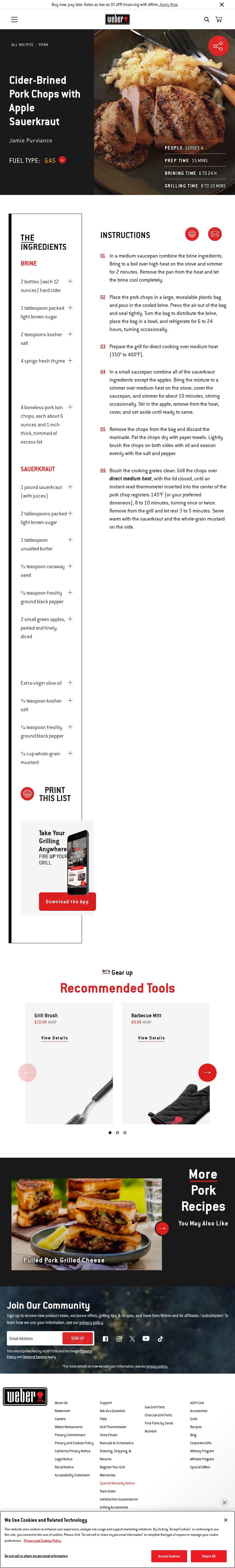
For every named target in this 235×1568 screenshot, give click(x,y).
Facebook (105, 1338)
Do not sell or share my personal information (36, 1556)
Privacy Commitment (70, 1435)
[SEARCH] (208, 19)
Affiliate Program (202, 1459)
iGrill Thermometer (113, 1427)
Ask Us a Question (112, 1411)
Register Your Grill (112, 1467)
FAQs (103, 1419)
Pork (44, 44)
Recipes (196, 1427)
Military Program (202, 1451)
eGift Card (197, 1403)
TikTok (160, 1338)
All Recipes (22, 44)
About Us (61, 1403)
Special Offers (200, 1467)
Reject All (209, 1556)
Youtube (146, 1338)
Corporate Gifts (200, 1443)
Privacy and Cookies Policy (74, 1443)
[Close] (221, 4)
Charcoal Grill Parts (158, 1415)
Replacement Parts (160, 1394)
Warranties (107, 1475)
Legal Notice (64, 1459)
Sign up (77, 1338)
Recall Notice (64, 1467)
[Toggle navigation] (14, 19)
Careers (60, 1419)
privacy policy (156, 1366)
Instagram (119, 1338)
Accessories (198, 1411)
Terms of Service (35, 1357)
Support (106, 1403)
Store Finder (108, 1435)
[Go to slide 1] (110, 1132)
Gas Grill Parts (155, 1407)
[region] (117, 1539)
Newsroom (62, 1411)
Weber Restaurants (69, 1427)
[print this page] (194, 233)
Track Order (108, 1491)
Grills (193, 1419)
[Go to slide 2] (117, 1132)
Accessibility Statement (72, 1475)
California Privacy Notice (72, 1451)
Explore (200, 1394)
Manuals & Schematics (117, 1443)
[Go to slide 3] (125, 1132)
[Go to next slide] (207, 1073)
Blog (193, 1435)
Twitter (132, 1338)
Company (64, 1394)
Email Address (21, 1338)
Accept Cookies (169, 1556)
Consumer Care (117, 1394)
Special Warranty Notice (117, 1483)
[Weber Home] (117, 19)
